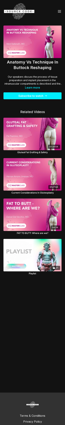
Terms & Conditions (32, 415)
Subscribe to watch (30, 96)
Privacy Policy (32, 421)
